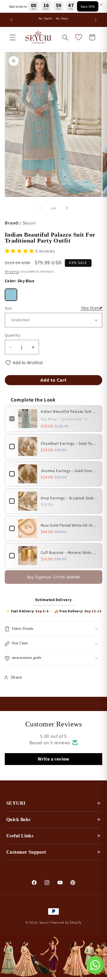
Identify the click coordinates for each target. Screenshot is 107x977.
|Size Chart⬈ (91, 307)
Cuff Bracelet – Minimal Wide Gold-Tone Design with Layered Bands (69, 552)
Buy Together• (53, 577)
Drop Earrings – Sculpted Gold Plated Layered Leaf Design (69, 498)
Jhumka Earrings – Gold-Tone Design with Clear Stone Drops (69, 470)
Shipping (12, 271)
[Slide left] (40, 208)
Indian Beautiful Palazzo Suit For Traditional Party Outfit (69, 411)
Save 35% (88, 6)
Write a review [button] (53, 759)
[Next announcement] (95, 19)
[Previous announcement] (11, 19)
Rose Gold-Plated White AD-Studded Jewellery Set (69, 525)
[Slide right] (66, 208)
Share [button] (16, 677)
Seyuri (44, 922)
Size (54, 308)
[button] (12, 37)
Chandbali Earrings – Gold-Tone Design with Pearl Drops (69, 443)
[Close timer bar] (101, 4)
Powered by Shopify (65, 922)
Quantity (12, 335)
